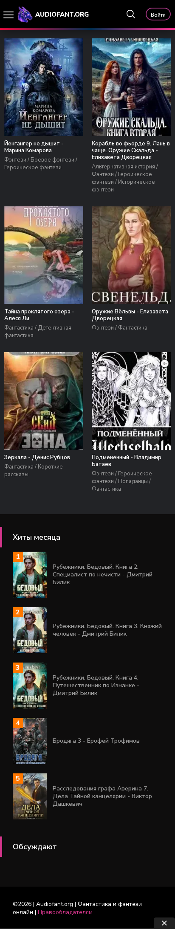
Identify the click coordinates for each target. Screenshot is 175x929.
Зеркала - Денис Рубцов (37, 457)
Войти (158, 15)
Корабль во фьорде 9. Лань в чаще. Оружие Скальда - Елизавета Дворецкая (131, 150)
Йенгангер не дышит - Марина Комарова (34, 147)
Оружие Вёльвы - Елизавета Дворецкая (130, 315)
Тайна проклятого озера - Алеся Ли (39, 315)
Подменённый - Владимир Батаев (126, 461)
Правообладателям (65, 912)
